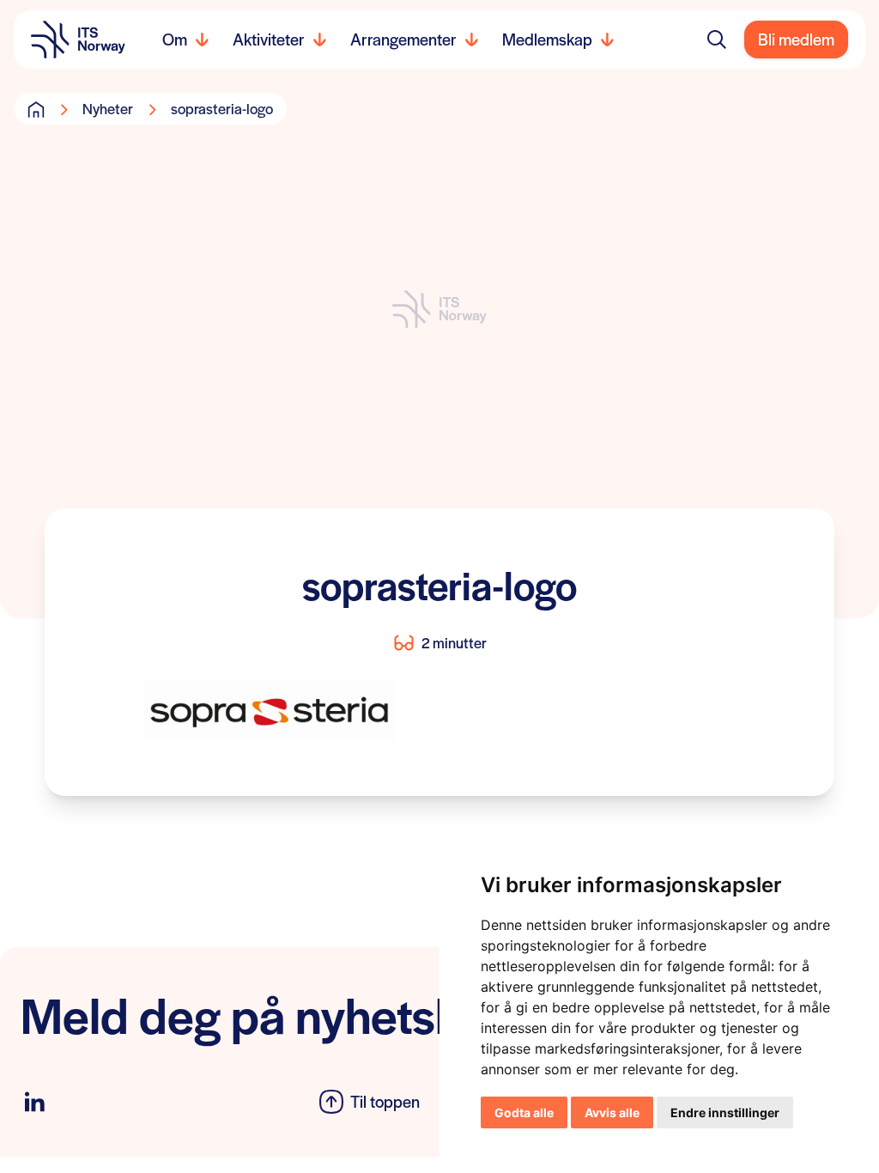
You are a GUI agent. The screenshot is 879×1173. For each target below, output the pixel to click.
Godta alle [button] (524, 1112)
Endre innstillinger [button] (724, 1112)
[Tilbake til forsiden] (78, 39)
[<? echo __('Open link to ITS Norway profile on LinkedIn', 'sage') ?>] (34, 1102)
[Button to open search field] (716, 39)
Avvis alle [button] (612, 1112)
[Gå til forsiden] (36, 109)
